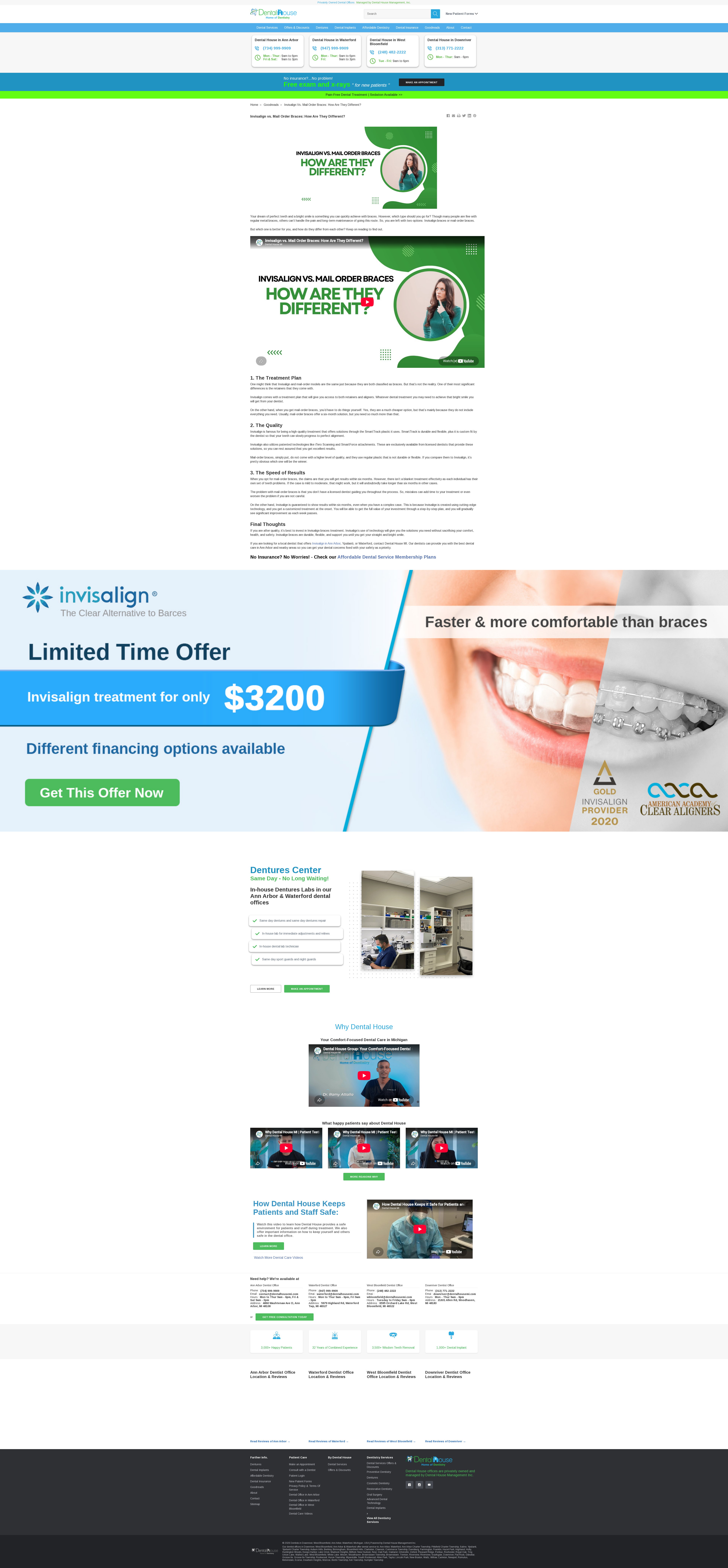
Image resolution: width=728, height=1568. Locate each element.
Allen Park (382, 1557)
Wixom (343, 1554)
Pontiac (439, 1552)
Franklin (437, 1549)
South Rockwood (367, 1557)
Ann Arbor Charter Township (416, 1546)
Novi (374, 1552)
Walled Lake (301, 1554)
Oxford (413, 1552)
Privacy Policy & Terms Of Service (304, 1487)
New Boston (416, 1557)
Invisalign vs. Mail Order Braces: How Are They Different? (322, 104)
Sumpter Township (373, 1560)
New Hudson (364, 1552)
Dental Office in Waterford (304, 1500)
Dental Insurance (260, 1481)
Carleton (442, 1557)
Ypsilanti (472, 1546)
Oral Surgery (374, 1494)
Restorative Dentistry (379, 1488)
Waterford (396, 1546)
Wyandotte (351, 1557)
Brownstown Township (373, 1554)
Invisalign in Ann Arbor (326, 543)
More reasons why (364, 1176)
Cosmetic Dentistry (378, 1483)
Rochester (449, 1552)
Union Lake (288, 1554)
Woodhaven (354, 1554)
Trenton (404, 1554)
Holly (468, 1549)
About (253, 1492)
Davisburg (414, 1549)
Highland (460, 1549)
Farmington (426, 1549)
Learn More (265, 988)
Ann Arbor (385, 1546)
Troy (470, 1552)
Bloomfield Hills (355, 1549)
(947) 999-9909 (333, 48)
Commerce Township (396, 1549)
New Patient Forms (300, 1481)
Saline (463, 1546)
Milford (352, 1552)
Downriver (448, 1554)
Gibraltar (470, 1554)
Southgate (436, 1554)
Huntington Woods (291, 1552)
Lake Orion (323, 1552)
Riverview (414, 1554)
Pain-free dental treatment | (364, 95)
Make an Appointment (422, 82)
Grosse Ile (287, 1557)
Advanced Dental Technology (377, 1501)
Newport (452, 1557)
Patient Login (297, 1475)
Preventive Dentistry (379, 1471)
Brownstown (392, 1554)
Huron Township (336, 1557)
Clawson (379, 1549)
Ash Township (356, 1560)
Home (254, 104)
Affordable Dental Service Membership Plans (386, 557)
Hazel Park (448, 1549)
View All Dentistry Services (379, 1520)
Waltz (426, 1557)
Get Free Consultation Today (284, 1317)
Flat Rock (459, 1554)
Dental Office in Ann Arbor (304, 1494)
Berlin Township (340, 1560)
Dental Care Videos (301, 1513)
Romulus (462, 1557)
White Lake (333, 1554)
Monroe (326, 1560)
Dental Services (337, 1464)
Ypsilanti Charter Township (295, 1549)
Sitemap (255, 1504)
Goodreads (271, 104)
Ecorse (298, 1560)
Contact (255, 1498)
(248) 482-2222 (391, 52)
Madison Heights (339, 1552)
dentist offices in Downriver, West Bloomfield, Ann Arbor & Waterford (321, 1546)
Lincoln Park (402, 1557)
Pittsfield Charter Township (445, 1546)
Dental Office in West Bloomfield (301, 1506)
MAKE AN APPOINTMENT (307, 988)
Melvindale (288, 1560)
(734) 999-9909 (276, 48)
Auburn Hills (316, 1549)
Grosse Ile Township (304, 1557)
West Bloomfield (317, 1554)
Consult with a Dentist (302, 1469)
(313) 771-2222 (449, 48)
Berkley (328, 1549)
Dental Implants (259, 1469)
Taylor (391, 1557)
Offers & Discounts (339, 1469)
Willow (433, 1557)
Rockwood (321, 1557)
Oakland (393, 1552)
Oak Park (383, 1552)
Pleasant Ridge (426, 1552)
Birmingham (339, 1549)
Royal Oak (461, 1552)
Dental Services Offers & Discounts (381, 1465)
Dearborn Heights (312, 1560)
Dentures (255, 1464)
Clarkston (369, 1549)
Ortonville (404, 1552)
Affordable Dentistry (262, 1475)
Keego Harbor (310, 1552)
